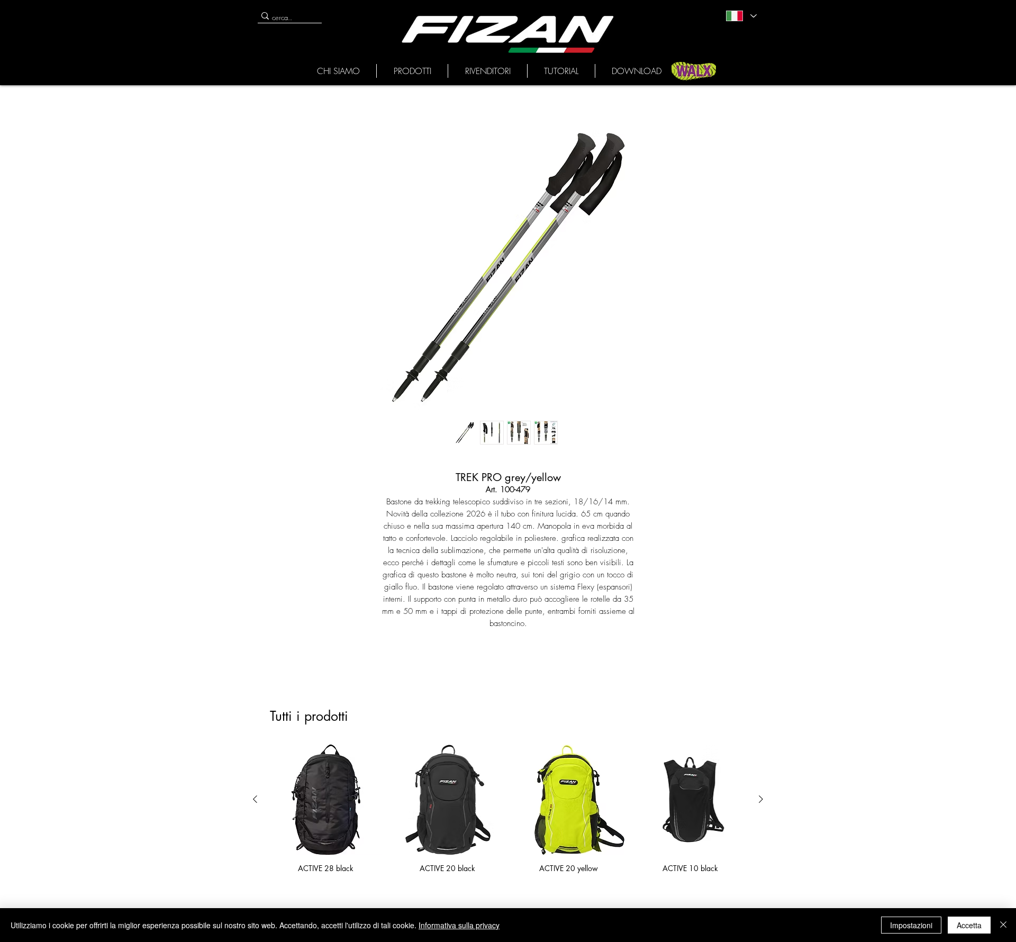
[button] (338, 71)
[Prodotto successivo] (761, 799)
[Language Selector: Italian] (741, 16)
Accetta (969, 925)
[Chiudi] (1003, 925)
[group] (508, 808)
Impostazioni (911, 925)
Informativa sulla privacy (459, 925)
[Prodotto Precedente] (255, 799)
